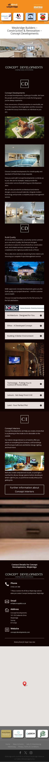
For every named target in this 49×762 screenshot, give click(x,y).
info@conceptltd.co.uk (18, 603)
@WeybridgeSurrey (28, 759)
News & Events (18, 744)
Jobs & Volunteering (34, 744)
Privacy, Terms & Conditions (28, 747)
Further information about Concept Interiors (24, 489)
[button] (25, 683)
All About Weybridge (31, 756)
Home (8, 744)
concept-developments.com (20, 632)
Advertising (12, 747)
